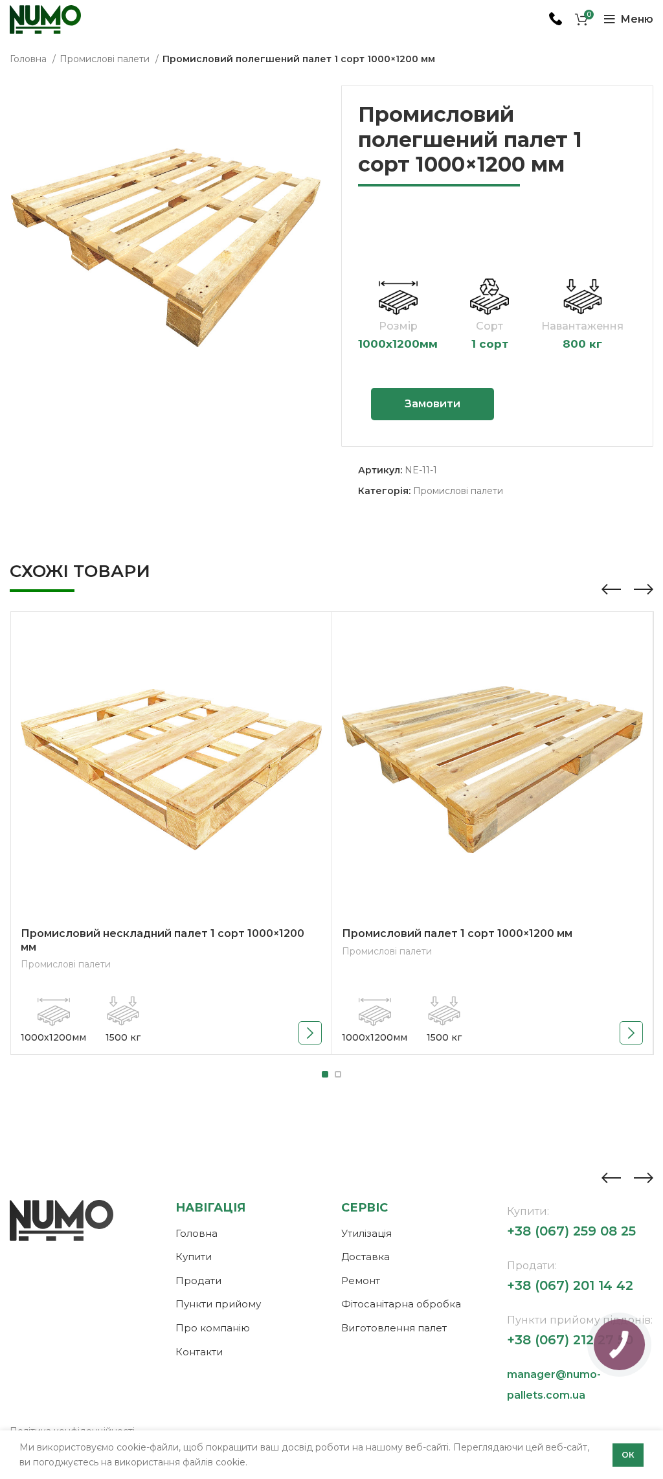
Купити (193, 1256)
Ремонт (360, 1280)
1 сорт (489, 343)
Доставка (365, 1256)
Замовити (432, 404)
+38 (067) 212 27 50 (570, 1340)
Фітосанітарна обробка (401, 1304)
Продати (198, 1280)
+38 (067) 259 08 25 (571, 1231)
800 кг (582, 343)
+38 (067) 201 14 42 (570, 1285)
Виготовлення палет (394, 1328)
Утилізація (366, 1233)
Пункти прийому (218, 1304)
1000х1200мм (398, 343)
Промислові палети (106, 59)
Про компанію (212, 1328)
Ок (628, 1455)
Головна (29, 59)
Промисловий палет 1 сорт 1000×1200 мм (457, 933)
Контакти (199, 1352)
